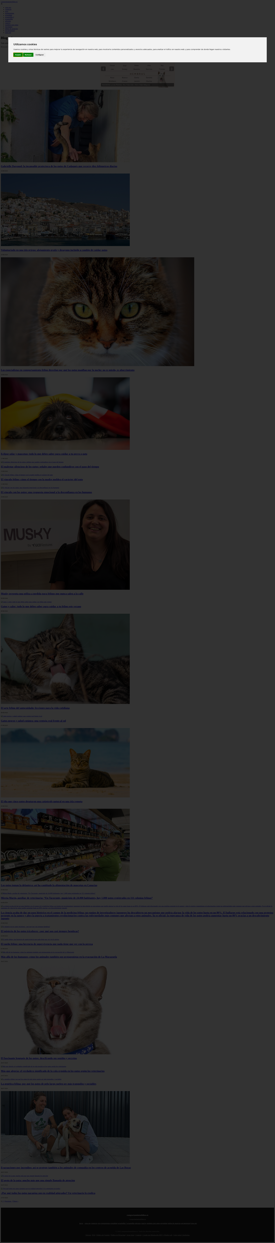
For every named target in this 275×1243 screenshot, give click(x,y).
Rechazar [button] (28, 55)
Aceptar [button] (18, 55)
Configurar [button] (40, 55)
